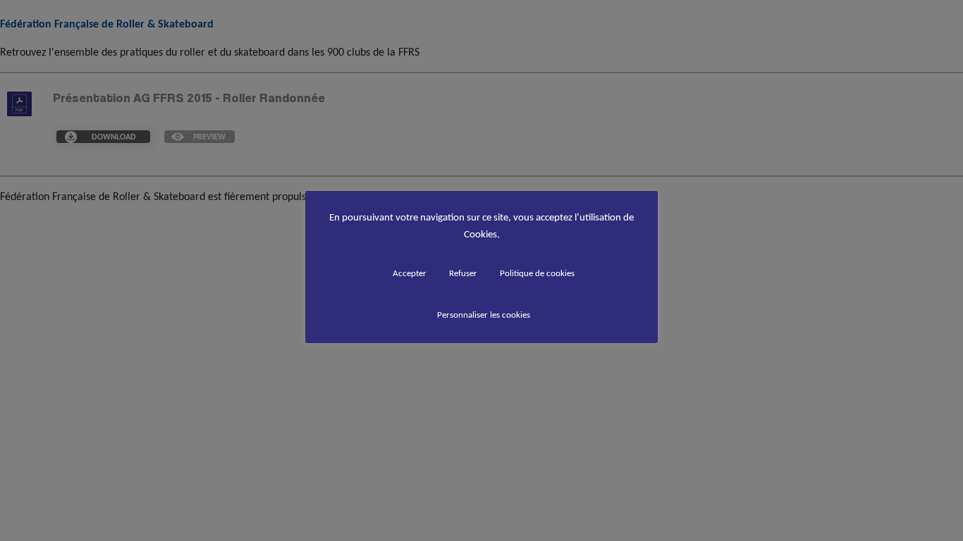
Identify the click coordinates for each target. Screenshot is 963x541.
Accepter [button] (410, 273)
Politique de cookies (537, 273)
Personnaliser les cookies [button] (483, 314)
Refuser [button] (463, 273)
